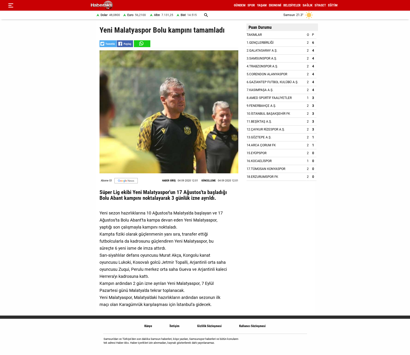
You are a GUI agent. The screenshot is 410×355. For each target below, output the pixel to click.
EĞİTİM (332, 5)
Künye (148, 326)
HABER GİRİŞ (169, 180)
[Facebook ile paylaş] (125, 43)
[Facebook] (290, 342)
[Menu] (10, 5)
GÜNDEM (239, 5)
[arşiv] (206, 15)
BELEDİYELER (291, 5)
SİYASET (320, 5)
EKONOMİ (275, 5)
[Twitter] (301, 342)
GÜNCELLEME (208, 180)
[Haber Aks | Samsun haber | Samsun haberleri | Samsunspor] (122, 5)
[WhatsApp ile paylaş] (141, 43)
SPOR (251, 5)
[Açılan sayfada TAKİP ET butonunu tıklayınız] (126, 180)
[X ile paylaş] (108, 43)
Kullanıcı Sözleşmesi (252, 326)
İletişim (174, 326)
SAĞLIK (307, 5)
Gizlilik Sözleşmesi (209, 326)
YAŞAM (262, 5)
